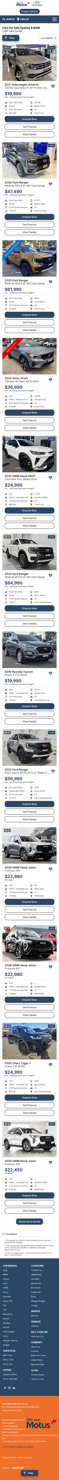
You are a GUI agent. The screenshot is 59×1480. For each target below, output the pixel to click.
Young (34, 1305)
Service (34, 1315)
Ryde (33, 1296)
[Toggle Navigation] (54, 19)
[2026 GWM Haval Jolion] (29, 845)
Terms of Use (37, 1379)
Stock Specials (10, 1379)
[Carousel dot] (18, 76)
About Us (35, 1347)
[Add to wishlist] (53, 86)
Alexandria (36, 1274)
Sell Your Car (37, 1336)
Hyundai (7, 1296)
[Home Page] (29, 4)
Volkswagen (9, 1331)
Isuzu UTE (7, 1301)
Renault (6, 1323)
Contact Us (36, 1270)
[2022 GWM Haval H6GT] (29, 454)
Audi (5, 1270)
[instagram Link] (9, 1388)
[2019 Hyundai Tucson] (29, 650)
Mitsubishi (7, 1314)
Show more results (29, 1221)
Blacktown (36, 1283)
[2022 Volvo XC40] (29, 356)
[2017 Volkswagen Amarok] (29, 62)
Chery (6, 1279)
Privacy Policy (37, 1374)
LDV (5, 1309)
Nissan (6, 1318)
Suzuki (6, 1327)
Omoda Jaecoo (10, 1340)
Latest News (37, 1360)
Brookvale (36, 1287)
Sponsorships (37, 1364)
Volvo (5, 1336)
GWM (5, 1287)
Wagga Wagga (38, 1301)
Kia (4, 1305)
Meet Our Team (38, 1355)
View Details (30, 134)
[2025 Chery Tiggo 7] (29, 1041)
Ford (5, 1283)
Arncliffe (35, 1279)
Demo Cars (8, 1359)
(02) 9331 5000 (15, 1410)
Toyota (6, 1345)
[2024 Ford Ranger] (29, 160)
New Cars (7, 1355)
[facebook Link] (5, 1388)
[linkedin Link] (14, 1388)
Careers (35, 1351)
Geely (5, 1292)
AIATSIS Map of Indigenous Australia (18, 1447)
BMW (5, 1274)
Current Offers (10, 1374)
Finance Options (29, 11)
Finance (35, 1326)
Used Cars (8, 1364)
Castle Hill (36, 1292)
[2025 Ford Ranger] (29, 258)
